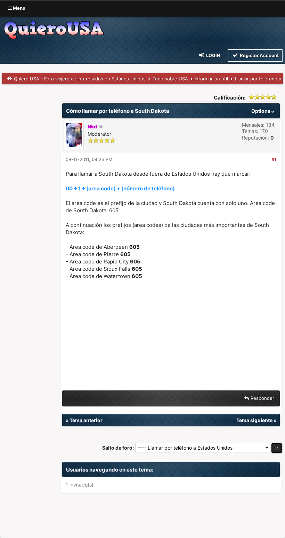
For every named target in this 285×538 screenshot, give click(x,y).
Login (212, 55)
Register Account (259, 55)
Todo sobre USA (170, 78)
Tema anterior (86, 420)
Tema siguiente (254, 420)
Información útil (211, 78)
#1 (273, 159)
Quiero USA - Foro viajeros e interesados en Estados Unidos (80, 78)
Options (261, 111)
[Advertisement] (171, 336)
